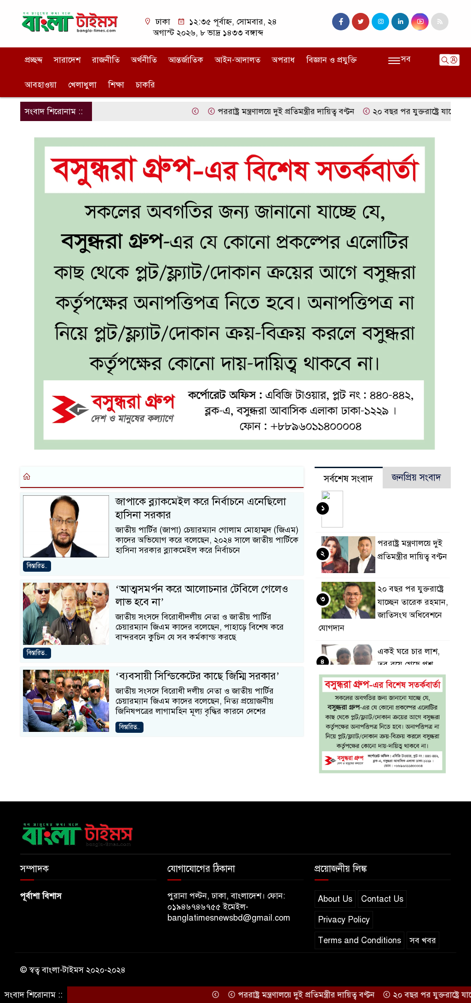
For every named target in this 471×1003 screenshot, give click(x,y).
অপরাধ (283, 60)
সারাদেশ (67, 60)
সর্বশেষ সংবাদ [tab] (348, 479)
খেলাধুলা (82, 85)
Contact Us (382, 899)
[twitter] (360, 21)
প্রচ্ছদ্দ (33, 60)
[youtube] (420, 21)
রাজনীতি (106, 60)
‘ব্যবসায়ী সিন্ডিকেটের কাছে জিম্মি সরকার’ (197, 676)
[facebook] (341, 21)
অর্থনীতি (144, 60)
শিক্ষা (116, 85)
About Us (335, 899)
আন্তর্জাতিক (185, 60)
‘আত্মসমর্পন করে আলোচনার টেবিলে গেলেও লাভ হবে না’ (201, 595)
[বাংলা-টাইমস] (70, 21)
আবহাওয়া (41, 85)
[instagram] (380, 21)
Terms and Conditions (359, 940)
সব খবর (423, 940)
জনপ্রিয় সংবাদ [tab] (416, 477)
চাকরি (145, 85)
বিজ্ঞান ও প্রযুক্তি (331, 60)
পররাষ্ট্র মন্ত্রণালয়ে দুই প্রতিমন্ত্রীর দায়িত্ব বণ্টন (260, 111)
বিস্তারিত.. (37, 566)
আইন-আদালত (237, 60)
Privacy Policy (344, 920)
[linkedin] (400, 21)
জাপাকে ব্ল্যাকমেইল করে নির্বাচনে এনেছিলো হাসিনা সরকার (200, 508)
